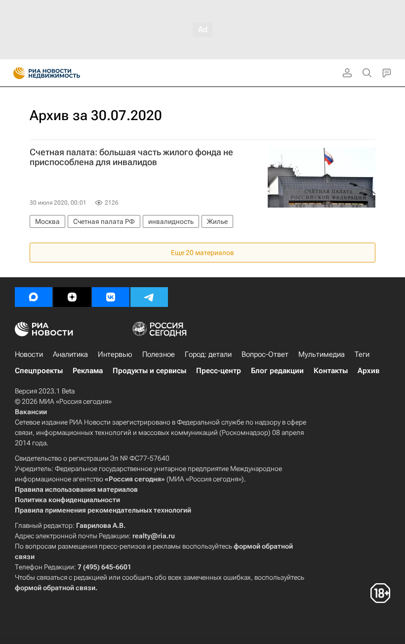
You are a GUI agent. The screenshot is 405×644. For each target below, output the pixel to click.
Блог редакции (277, 370)
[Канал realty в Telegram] (149, 297)
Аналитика (70, 354)
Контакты (331, 370)
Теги (362, 354)
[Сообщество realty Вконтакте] (110, 297)
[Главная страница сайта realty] (64, 73)
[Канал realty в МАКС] (33, 297)
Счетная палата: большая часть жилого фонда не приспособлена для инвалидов (131, 157)
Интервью (115, 354)
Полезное (158, 354)
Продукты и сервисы (149, 370)
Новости (29, 354)
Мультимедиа (321, 354)
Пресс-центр (218, 370)
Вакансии (31, 412)
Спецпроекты (39, 370)
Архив (368, 370)
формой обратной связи (55, 588)
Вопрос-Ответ (265, 354)
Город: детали (208, 354)
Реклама (88, 370)
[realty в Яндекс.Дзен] (72, 297)
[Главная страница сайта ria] (16, 73)
